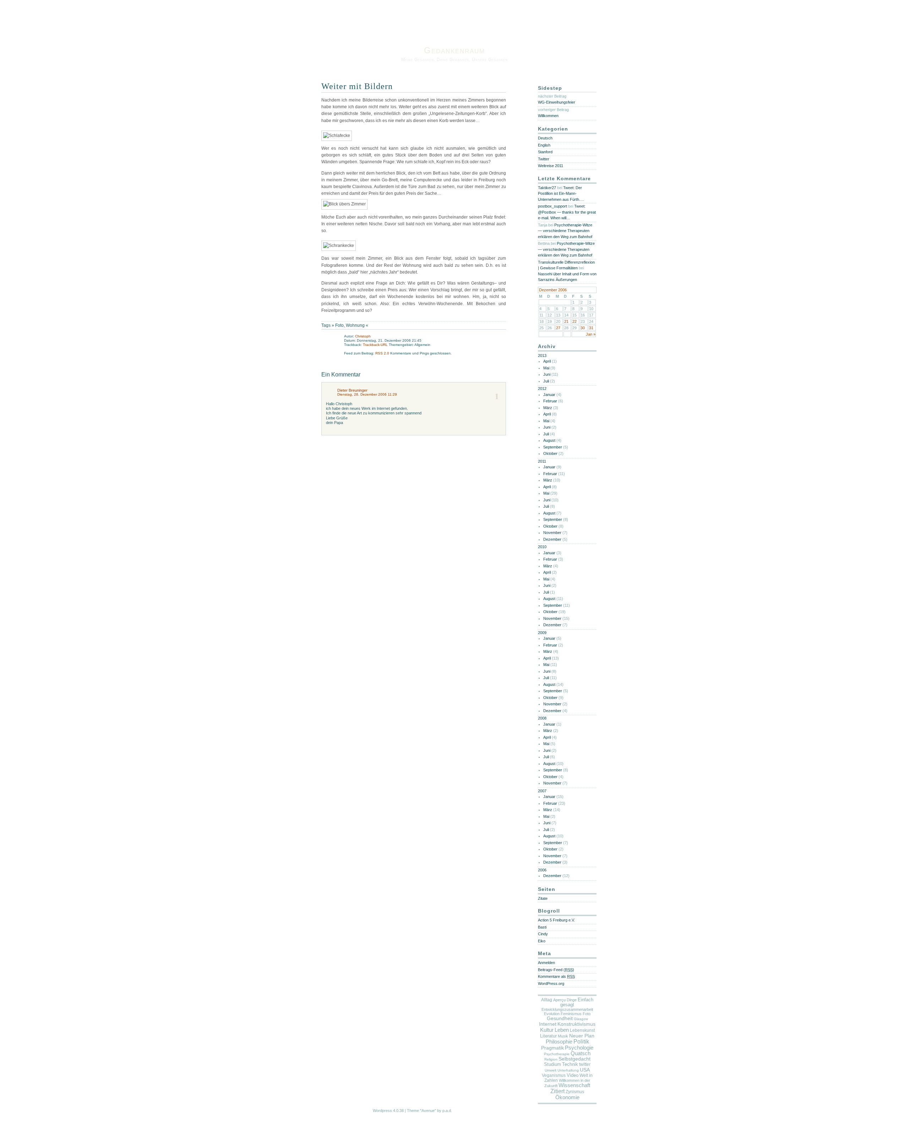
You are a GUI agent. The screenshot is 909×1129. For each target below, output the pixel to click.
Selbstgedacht (574, 1059)
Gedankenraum (454, 50)
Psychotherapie (557, 1054)
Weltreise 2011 (550, 166)
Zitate (543, 898)
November (552, 532)
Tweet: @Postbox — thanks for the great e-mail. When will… (567, 212)
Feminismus (571, 1014)
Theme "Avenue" (421, 1110)
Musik (563, 1036)
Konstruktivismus (576, 1024)
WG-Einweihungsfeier (556, 102)
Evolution (552, 1014)
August (549, 440)
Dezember (552, 539)
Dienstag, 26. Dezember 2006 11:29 (367, 394)
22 (574, 321)
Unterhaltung (568, 1070)
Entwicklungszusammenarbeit (567, 1009)
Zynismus (575, 1091)
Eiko (541, 941)
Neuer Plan (581, 1036)
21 (566, 321)
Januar (549, 394)
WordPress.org (551, 983)
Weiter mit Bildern (357, 86)
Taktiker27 (547, 188)
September (552, 447)
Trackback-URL (375, 345)
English (544, 145)
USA (585, 1070)
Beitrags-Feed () (556, 970)
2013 (542, 355)
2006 (542, 870)
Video (572, 1075)
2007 (542, 791)
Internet (547, 1024)
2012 (542, 388)
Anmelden (546, 962)
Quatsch (580, 1053)
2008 (542, 718)
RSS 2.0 (382, 353)
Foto (339, 325)
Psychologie (579, 1048)
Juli (546, 381)
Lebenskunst (582, 1030)
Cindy (543, 934)
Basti (542, 927)
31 (591, 328)
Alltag (546, 999)
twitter (584, 1064)
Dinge (572, 1000)
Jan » (590, 334)
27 (558, 328)
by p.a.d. (444, 1110)
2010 (542, 547)
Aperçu (559, 1000)
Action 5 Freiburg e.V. (556, 920)
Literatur (548, 1036)
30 (583, 328)
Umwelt (550, 1070)
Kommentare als (556, 976)
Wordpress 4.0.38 (388, 1110)
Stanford (545, 152)
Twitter (543, 159)
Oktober (550, 453)
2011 (542, 461)
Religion (550, 1059)
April (547, 361)
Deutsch (545, 138)
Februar (550, 401)
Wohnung (355, 325)
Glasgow (581, 1019)
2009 (542, 632)
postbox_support (552, 206)
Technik (570, 1064)
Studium (552, 1064)
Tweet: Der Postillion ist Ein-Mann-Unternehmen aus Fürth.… (561, 194)
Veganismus (554, 1075)
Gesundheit (560, 1018)
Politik (581, 1042)
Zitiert (557, 1091)
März (547, 408)
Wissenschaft (574, 1085)
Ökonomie (567, 1097)
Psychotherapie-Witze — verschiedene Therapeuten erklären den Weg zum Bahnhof (565, 231)
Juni (546, 374)
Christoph (363, 336)
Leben (562, 1030)
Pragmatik (552, 1048)
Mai (546, 368)
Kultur (547, 1030)
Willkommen (548, 116)
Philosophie (559, 1042)
